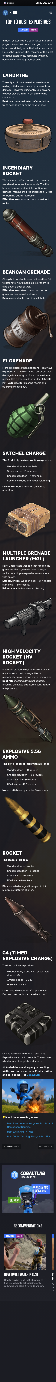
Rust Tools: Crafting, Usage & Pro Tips (28, 1136)
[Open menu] (51, 13)
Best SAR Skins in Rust (20, 1131)
